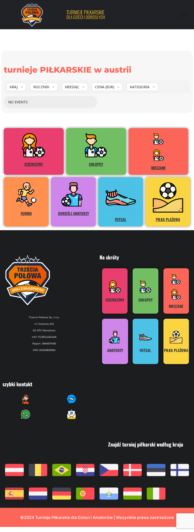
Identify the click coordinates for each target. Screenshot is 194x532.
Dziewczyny (34, 164)
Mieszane (158, 167)
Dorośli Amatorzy (73, 213)
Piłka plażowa (168, 219)
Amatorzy (115, 350)
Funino (26, 213)
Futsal (120, 219)
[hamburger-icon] (183, 14)
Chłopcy (96, 164)
